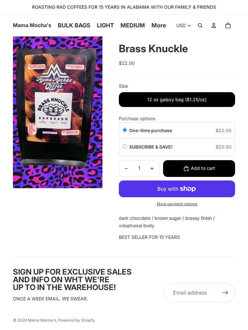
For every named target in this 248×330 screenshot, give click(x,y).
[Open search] (200, 25)
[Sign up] (225, 293)
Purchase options (137, 118)
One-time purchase (150, 130)
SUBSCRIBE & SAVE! (151, 147)
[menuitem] (159, 26)
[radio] (125, 130)
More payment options (177, 204)
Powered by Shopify (76, 320)
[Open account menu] (214, 25)
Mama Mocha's (42, 320)
